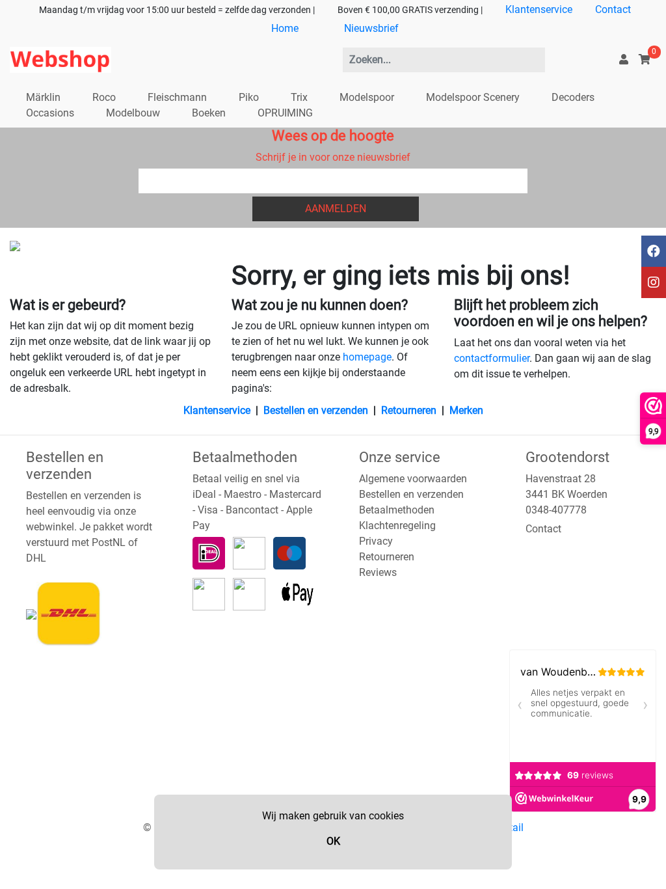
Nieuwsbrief (371, 28)
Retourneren (408, 410)
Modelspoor (367, 97)
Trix (299, 97)
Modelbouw (133, 113)
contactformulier (491, 358)
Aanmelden (335, 208)
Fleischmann (177, 97)
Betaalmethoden (396, 510)
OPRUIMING (285, 113)
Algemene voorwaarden (413, 478)
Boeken (209, 113)
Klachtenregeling (397, 525)
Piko (249, 97)
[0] (644, 59)
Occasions (50, 113)
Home (285, 28)
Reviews (378, 572)
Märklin (43, 97)
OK (333, 841)
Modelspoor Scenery (473, 97)
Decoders (573, 97)
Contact (613, 9)
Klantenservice (538, 9)
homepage (367, 357)
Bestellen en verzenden (315, 410)
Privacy (376, 541)
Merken (466, 410)
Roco (104, 97)
